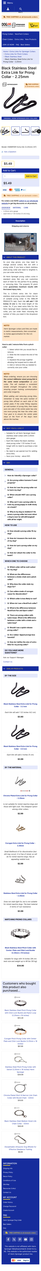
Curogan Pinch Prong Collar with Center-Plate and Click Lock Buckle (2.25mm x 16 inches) (20, 1041)
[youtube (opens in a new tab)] (25, 1239)
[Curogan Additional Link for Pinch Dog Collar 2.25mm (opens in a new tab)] (20, 829)
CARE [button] (26, 208)
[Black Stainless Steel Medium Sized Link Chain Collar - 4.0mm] (20, 1113)
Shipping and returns (20, 226)
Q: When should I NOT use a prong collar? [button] (21, 496)
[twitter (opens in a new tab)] (14, 1239)
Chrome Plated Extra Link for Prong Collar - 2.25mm (20, 797)
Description (20, 221)
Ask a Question (9, 152)
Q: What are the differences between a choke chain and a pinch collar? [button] (21, 576)
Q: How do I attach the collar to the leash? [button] (21, 554)
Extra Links (19, 39)
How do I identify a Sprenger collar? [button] (22, 475)
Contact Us (7, 662)
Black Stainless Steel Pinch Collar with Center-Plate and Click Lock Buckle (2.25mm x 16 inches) (20, 950)
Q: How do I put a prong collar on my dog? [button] (22, 546)
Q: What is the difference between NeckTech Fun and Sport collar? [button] (21, 609)
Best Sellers (25, 45)
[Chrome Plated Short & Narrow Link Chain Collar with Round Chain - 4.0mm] (20, 1087)
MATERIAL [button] (17, 208)
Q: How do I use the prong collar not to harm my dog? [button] (22, 488)
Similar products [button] (15, 669)
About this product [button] (16, 257)
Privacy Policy (8, 1172)
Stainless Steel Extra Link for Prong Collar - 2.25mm (20, 894)
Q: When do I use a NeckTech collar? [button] (22, 603)
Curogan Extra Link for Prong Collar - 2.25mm (20, 844)
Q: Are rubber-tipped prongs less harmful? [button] (21, 636)
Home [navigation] (5, 51)
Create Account (8, 1210)
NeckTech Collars (22, 34)
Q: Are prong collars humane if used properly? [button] (22, 481)
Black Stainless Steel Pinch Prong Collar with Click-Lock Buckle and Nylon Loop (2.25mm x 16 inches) (20, 1012)
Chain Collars (7, 39)
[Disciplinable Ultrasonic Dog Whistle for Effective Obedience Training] (20, 1139)
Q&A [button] (8, 463)
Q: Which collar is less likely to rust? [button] (22, 598)
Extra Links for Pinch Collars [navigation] (16, 54)
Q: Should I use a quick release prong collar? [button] (20, 628)
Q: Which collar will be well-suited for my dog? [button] (21, 568)
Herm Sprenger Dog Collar (12, 1220)
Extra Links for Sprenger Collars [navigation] (22, 51)
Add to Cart (31, 176)
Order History (8, 1202)
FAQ (17, 45)
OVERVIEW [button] (6, 208)
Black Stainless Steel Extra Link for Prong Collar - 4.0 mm (20, 747)
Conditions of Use (9, 1180)
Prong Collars (7, 34)
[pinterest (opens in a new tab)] (20, 1239)
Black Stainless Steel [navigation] (13, 56)
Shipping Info (7, 1168)
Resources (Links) (9, 1188)
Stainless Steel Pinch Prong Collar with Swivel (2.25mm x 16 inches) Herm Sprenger (20, 1069)
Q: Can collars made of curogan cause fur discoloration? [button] (20, 592)
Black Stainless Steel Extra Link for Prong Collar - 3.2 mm (20, 705)
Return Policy (7, 1176)
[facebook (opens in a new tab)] (8, 1239)
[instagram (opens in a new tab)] (31, 1239)
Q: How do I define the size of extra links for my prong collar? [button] (21, 643)
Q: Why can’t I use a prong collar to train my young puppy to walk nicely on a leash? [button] (22, 504)
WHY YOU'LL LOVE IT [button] (15, 428)
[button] (6, 131)
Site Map (6, 1184)
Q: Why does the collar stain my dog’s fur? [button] (20, 585)
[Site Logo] (13, 25)
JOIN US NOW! (8, 45)
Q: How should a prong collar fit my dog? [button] (21, 532)
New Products (30, 39)
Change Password (9, 1206)
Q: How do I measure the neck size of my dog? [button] (21, 539)
